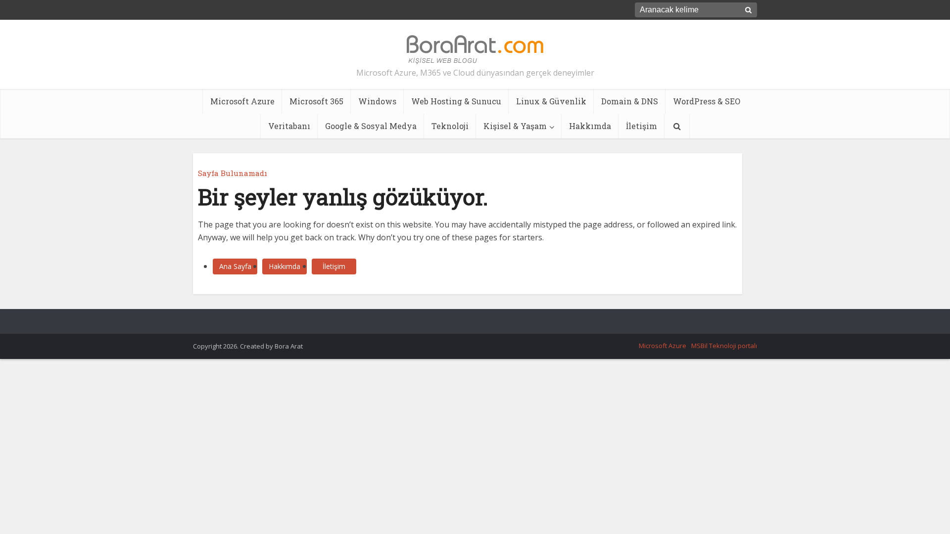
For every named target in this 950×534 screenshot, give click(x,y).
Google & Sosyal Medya (371, 126)
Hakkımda (590, 126)
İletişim (641, 126)
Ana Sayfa (235, 266)
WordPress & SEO (706, 101)
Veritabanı (289, 126)
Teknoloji (450, 126)
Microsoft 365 (316, 101)
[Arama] (677, 126)
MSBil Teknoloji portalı (724, 345)
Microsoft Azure (242, 101)
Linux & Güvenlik (551, 101)
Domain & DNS (629, 101)
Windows (377, 101)
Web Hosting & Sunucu (456, 101)
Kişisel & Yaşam (515, 126)
